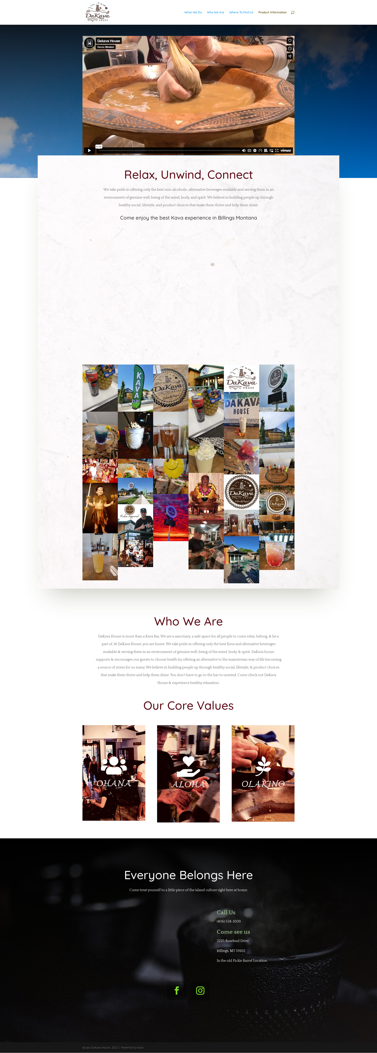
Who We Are (215, 12)
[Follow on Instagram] (200, 990)
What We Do (193, 12)
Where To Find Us (241, 12)
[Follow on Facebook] (176, 990)
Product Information (272, 12)
